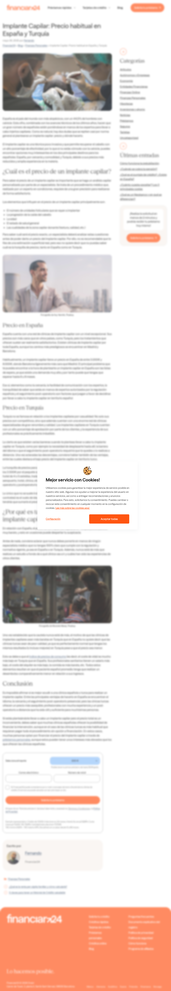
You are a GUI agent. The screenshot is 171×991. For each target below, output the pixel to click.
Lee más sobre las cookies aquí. (72, 508)
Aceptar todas (109, 519)
